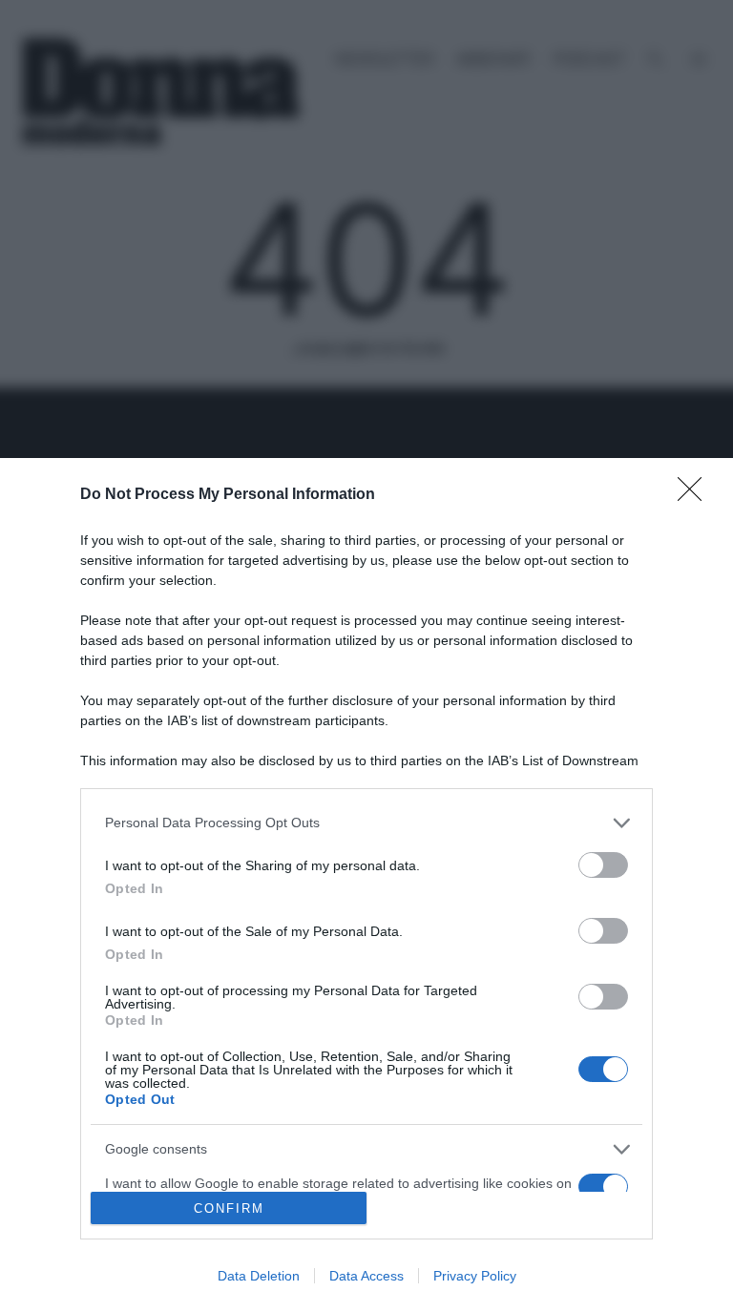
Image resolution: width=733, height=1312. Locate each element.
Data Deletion (259, 1275)
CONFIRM (229, 1208)
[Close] (696, 495)
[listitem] (366, 823)
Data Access (366, 1275)
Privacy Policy (474, 1275)
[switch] (603, 865)
